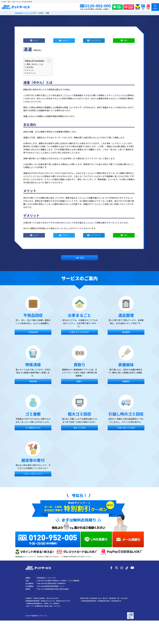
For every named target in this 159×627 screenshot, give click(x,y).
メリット (30, 70)
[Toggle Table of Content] (47, 61)
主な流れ (30, 67)
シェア (35, 40)
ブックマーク (95, 40)
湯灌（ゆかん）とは (34, 64)
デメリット (31, 73)
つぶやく (65, 40)
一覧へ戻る (79, 257)
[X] (116, 567)
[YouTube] (132, 567)
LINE (125, 40)
